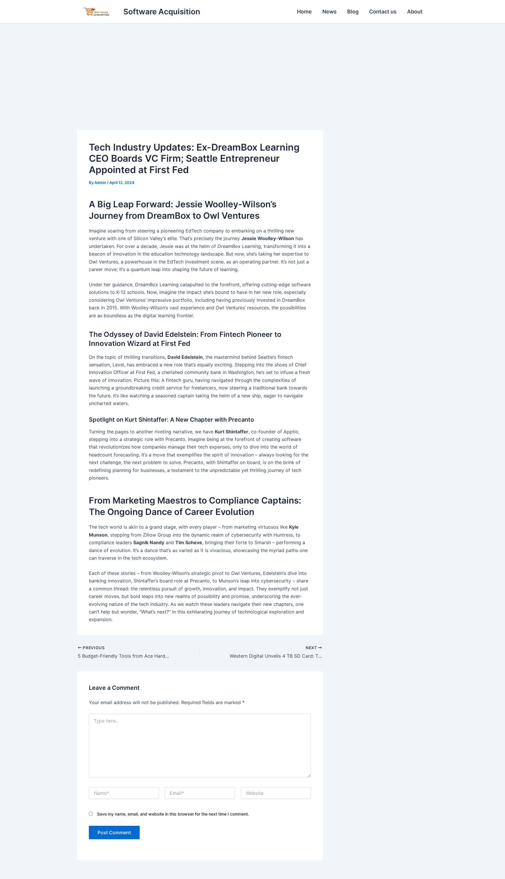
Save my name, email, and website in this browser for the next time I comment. (173, 813)
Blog (353, 11)
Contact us (383, 11)
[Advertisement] (252, 67)
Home (304, 11)
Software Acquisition (161, 11)
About (415, 11)
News (329, 11)
